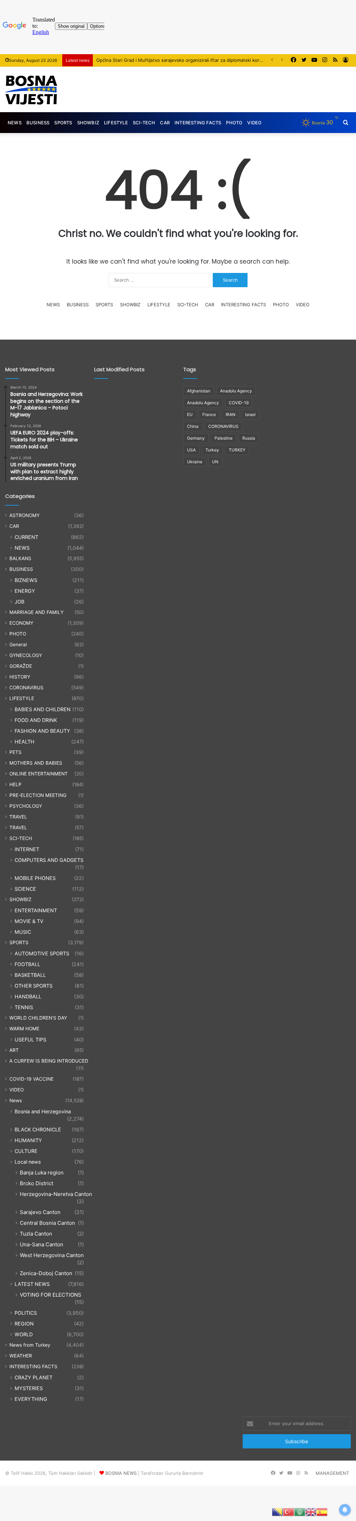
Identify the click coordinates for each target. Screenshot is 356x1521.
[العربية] (299, 1511)
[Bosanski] (277, 1511)
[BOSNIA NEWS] (31, 89)
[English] (310, 1511)
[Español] (321, 1511)
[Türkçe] (288, 1511)
